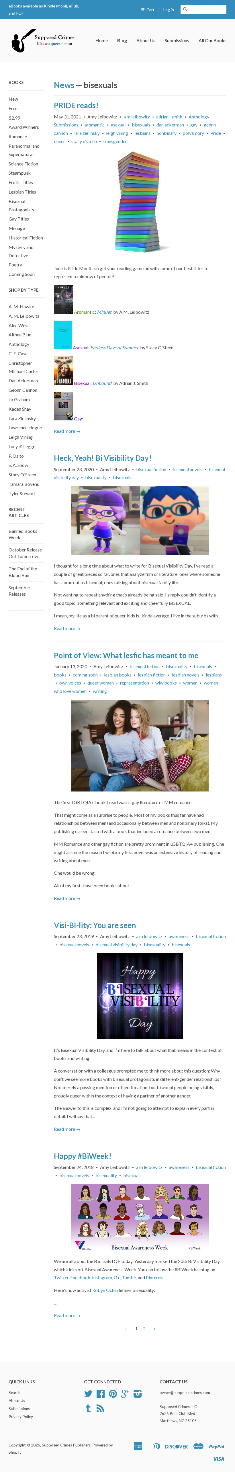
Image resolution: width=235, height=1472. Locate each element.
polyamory (193, 133)
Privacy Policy (21, 1416)
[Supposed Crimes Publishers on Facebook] (100, 1395)
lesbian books (118, 674)
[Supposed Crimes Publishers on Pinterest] (113, 1395)
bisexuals (141, 124)
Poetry (15, 264)
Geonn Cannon (23, 390)
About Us (145, 40)
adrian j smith (169, 116)
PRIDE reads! (76, 105)
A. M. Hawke (21, 306)
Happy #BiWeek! (82, 1156)
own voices (70, 682)
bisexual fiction (151, 469)
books (60, 674)
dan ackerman (170, 124)
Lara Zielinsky (22, 418)
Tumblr (129, 1277)
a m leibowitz (137, 116)
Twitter (61, 1277)
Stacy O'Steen (22, 474)
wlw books (166, 682)
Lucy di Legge (22, 446)
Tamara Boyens (24, 484)
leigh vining (117, 133)
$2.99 (14, 117)
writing (100, 691)
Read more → (67, 431)
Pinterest (155, 1277)
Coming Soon (22, 274)
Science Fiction (23, 163)
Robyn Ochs (104, 1290)
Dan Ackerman (23, 380)
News (64, 85)
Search (14, 1392)
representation (134, 682)
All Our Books (212, 40)
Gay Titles (19, 218)
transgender (115, 141)
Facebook (80, 1277)
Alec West (19, 325)
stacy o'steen (84, 141)
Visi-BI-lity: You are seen (95, 925)
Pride (215, 133)
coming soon (85, 674)
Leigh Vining (21, 437)
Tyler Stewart (22, 493)
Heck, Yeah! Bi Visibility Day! (103, 458)
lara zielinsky (87, 133)
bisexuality (96, 477)
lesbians (142, 133)
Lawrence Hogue (25, 427)
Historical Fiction (26, 237)
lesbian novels (185, 674)
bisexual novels (187, 469)
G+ (117, 1277)
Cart (150, 9)
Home (101, 40)
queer (59, 141)
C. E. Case (18, 353)
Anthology (19, 344)
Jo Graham (19, 399)
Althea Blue (20, 334)
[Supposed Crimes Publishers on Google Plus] (125, 1395)
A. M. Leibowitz (24, 316)
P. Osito (16, 456)
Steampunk (20, 173)
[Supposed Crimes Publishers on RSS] (100, 1410)
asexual (118, 124)
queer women (100, 682)
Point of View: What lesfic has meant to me (126, 655)
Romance (18, 136)
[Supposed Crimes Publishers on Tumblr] (88, 1410)
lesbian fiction (152, 674)
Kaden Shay (20, 409)
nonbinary (167, 133)
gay (193, 124)
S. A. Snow (18, 465)
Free (13, 108)
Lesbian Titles (22, 191)
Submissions (177, 40)
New (13, 99)
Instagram (102, 1277)
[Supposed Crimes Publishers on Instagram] (137, 1395)
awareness (179, 936)
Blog (122, 40)
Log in (168, 9)
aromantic (95, 124)
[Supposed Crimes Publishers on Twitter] (88, 1395)
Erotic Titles (21, 182)
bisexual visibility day (116, 944)
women (190, 682)
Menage (17, 228)
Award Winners (24, 127)
